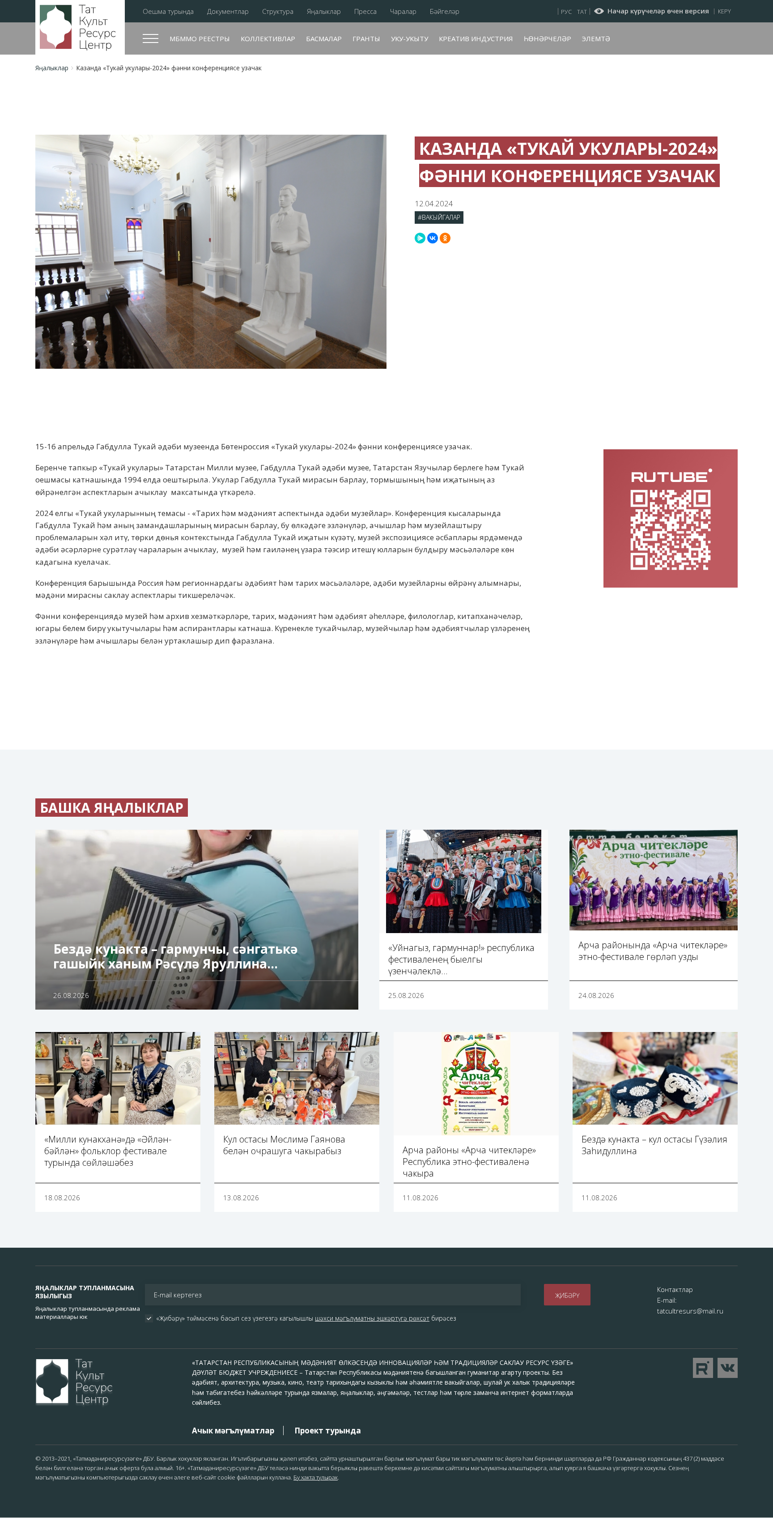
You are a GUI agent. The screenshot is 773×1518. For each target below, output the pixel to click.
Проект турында (327, 1430)
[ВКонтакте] (432, 238)
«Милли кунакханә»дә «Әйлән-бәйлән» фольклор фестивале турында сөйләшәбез (107, 1150)
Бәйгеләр (444, 11)
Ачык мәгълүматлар (233, 1430)
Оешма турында (168, 11)
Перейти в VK (728, 1368)
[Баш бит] (80, 27)
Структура (277, 11)
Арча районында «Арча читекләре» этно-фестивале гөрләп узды (652, 951)
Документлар (228, 11)
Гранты (366, 38)
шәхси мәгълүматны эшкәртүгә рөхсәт (372, 1318)
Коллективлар (268, 38)
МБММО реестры (200, 38)
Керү (724, 11)
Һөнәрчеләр (547, 38)
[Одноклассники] (445, 238)
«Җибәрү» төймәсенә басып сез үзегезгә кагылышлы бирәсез (306, 1318)
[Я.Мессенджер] (420, 238)
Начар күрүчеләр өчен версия (658, 11)
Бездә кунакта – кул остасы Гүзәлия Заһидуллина (654, 1145)
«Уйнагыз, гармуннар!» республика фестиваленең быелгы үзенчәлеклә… (461, 959)
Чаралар (403, 11)
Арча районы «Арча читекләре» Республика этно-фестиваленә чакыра (469, 1161)
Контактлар (675, 1289)
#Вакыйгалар (439, 217)
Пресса (365, 11)
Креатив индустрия (476, 38)
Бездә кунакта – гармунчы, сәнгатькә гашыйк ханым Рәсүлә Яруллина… (175, 956)
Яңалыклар (324, 11)
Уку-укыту (409, 38)
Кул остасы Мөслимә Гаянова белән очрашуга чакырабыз (284, 1145)
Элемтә (596, 38)
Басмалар (324, 38)
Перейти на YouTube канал (703, 1368)
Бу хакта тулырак (315, 1477)
